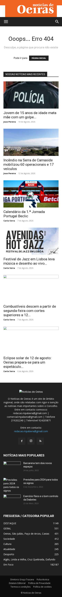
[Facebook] (21, 441)
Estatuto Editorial (17, 583)
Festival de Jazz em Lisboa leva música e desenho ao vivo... (29, 261)
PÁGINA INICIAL (39, 58)
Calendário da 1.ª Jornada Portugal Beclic (24, 214)
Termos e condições (20, 586)
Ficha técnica (43, 579)
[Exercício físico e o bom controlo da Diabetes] (12, 500)
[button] (5, 21)
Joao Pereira (9, 121)
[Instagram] (31, 441)
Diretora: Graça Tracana (22, 579)
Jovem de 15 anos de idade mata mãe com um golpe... (29, 115)
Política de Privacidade (39, 583)
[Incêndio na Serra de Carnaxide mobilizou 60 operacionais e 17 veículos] (31, 142)
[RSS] (40, 441)
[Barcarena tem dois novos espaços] (12, 467)
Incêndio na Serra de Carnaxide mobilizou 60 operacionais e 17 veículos (28, 164)
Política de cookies (42, 586)
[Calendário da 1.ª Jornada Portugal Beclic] (31, 193)
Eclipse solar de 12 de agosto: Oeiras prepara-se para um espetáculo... (27, 362)
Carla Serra (9, 220)
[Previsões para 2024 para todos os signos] (12, 485)
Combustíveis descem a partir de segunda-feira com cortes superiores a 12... (29, 310)
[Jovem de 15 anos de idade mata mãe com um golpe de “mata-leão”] (31, 95)
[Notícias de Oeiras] (31, 8)
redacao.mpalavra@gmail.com (31, 431)
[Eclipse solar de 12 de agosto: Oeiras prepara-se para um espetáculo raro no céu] (31, 340)
